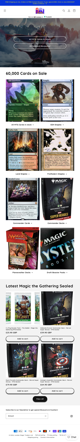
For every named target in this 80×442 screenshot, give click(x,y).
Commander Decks (56, 223)
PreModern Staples (56, 174)
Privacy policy (52, 435)
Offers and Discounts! (40, 46)
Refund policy (40, 435)
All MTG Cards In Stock (40, 39)
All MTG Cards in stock (22, 125)
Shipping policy (33, 437)
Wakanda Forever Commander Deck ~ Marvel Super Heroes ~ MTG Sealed (55, 328)
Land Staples (21, 174)
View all (40, 399)
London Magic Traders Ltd (24, 435)
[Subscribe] (45, 416)
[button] (5, 10)
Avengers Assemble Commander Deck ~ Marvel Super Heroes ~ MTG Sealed (56, 381)
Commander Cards (21, 223)
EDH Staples (56, 125)
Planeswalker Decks (21, 272)
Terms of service (65, 435)
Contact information (47, 437)
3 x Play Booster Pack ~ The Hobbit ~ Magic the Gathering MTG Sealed (22, 328)
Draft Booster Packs (56, 272)
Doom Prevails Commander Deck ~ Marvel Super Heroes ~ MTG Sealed (22, 381)
